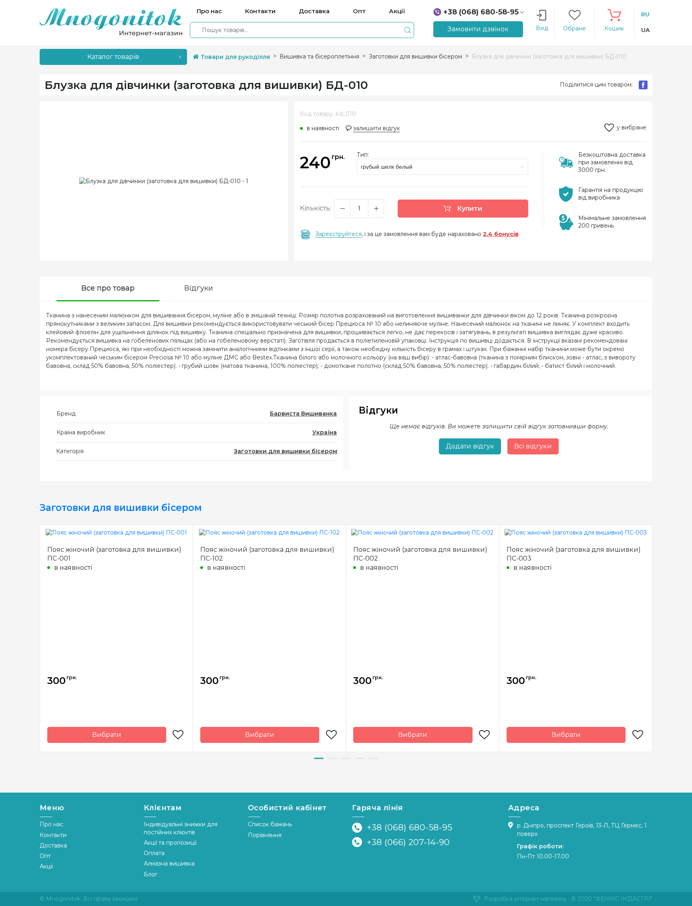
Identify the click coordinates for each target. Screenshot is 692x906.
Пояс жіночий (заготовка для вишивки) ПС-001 (114, 554)
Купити (468, 208)
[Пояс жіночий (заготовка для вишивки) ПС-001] (116, 532)
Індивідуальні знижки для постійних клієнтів (180, 828)
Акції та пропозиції (170, 842)
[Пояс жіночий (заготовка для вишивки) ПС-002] (422, 532)
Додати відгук (470, 446)
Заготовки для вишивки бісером (285, 451)
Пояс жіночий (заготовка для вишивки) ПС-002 (420, 554)
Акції (46, 866)
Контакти (53, 835)
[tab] (107, 289)
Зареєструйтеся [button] (338, 234)
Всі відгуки (533, 446)
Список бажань (270, 824)
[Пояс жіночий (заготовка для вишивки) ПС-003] (576, 532)
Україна (324, 432)
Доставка (53, 845)
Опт (45, 856)
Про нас (51, 824)
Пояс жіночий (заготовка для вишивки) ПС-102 (267, 554)
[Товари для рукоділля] (111, 22)
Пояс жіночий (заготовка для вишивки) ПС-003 (574, 554)
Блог (150, 874)
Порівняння (265, 835)
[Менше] (342, 208)
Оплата (154, 853)
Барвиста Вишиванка (303, 413)
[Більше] (376, 208)
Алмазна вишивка (169, 863)
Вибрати (106, 735)
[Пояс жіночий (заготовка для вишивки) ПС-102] (269, 532)
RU (645, 14)
